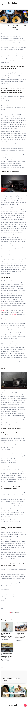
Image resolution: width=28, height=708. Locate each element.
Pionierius (3, 310)
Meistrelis (14, 3)
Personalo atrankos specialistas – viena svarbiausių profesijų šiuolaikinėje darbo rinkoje (20, 636)
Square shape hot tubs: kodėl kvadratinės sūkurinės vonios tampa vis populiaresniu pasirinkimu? (6, 656)
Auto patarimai (15, 612)
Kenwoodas (13, 314)
